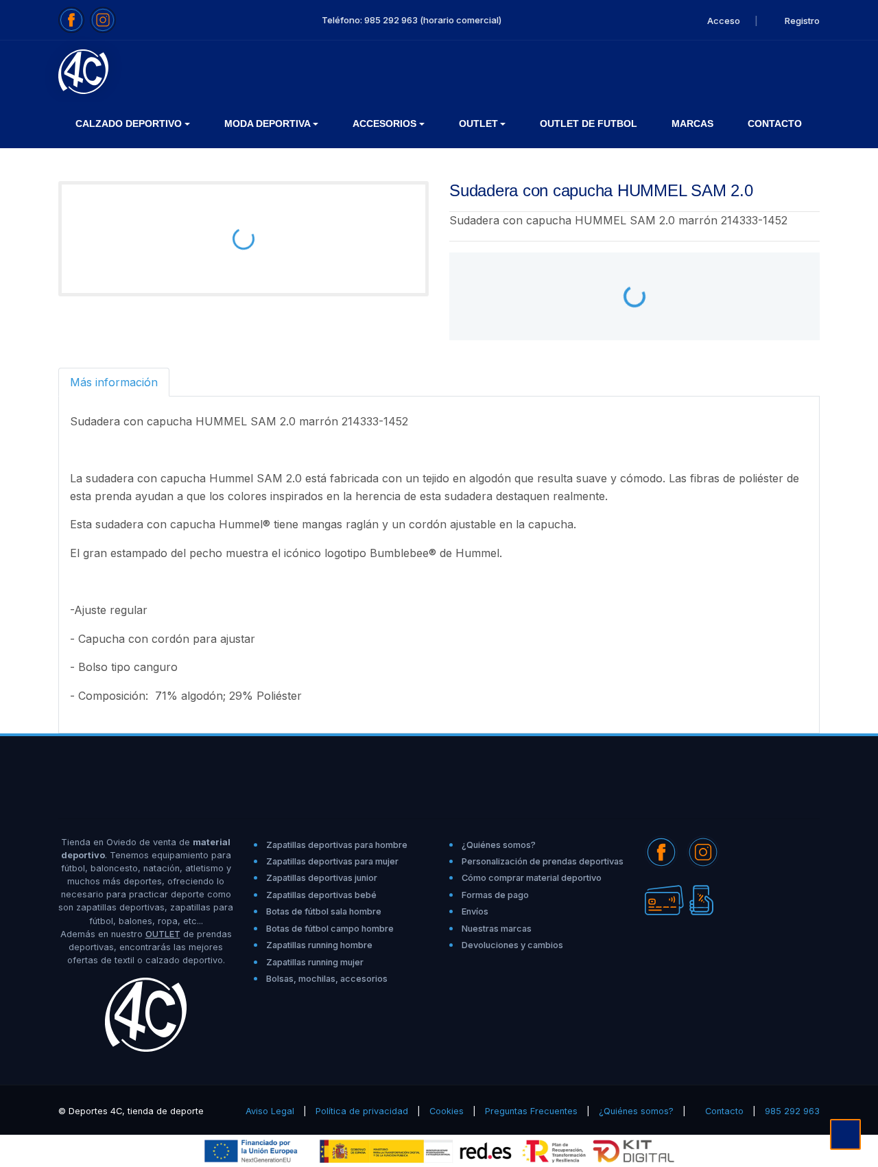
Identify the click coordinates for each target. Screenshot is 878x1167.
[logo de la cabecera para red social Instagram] (103, 20)
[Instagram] (703, 851)
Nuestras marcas (497, 928)
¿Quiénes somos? (499, 845)
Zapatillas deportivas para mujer (332, 861)
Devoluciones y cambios (512, 945)
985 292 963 (792, 1111)
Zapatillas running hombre (319, 945)
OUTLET (162, 934)
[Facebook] (661, 851)
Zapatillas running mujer (315, 962)
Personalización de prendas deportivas (543, 861)
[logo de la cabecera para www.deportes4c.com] (83, 71)
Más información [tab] (114, 382)
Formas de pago (495, 895)
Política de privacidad (362, 1111)
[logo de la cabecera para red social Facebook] (71, 20)
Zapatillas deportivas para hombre (336, 845)
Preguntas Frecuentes (531, 1111)
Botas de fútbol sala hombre (323, 911)
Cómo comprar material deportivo (532, 878)
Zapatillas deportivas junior (321, 878)
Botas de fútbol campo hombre (330, 928)
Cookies (446, 1111)
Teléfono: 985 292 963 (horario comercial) (411, 19)
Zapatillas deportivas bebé (321, 895)
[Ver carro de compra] (814, 71)
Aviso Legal (270, 1111)
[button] (132, 124)
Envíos (475, 911)
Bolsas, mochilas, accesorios (327, 979)
